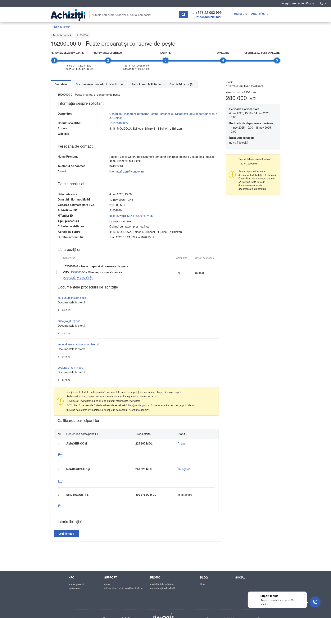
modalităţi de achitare (162, 584)
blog (202, 584)
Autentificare (306, 3)
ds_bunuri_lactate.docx (72, 298)
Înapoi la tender (61, 26)
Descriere (61, 84)
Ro (321, 3)
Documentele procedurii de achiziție (99, 84)
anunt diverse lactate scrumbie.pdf (78, 344)
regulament (74, 588)
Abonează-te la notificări (78, 277)
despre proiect (76, 584)
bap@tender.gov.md (139, 405)
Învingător (184, 469)
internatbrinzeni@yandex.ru (126, 171)
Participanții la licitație (146, 84)
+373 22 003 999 (208, 12)
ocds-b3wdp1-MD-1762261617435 (131, 216)
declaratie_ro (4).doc (70, 367)
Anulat (181, 443)
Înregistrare (288, 3)
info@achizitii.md (208, 17)
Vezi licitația (66, 533)
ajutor (107, 584)
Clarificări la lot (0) (181, 84)
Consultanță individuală (162, 588)
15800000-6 (78, 272)
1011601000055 (119, 123)
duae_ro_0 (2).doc (69, 321)
